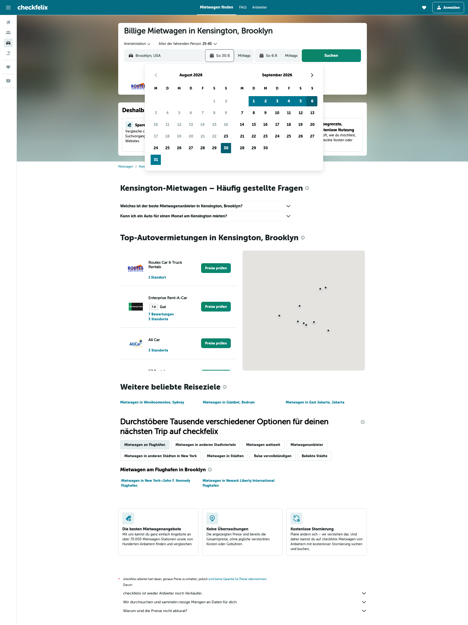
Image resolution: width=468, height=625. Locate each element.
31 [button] (156, 159)
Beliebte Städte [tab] (314, 456)
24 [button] (156, 148)
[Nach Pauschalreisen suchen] (8, 53)
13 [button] (191, 124)
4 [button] (167, 113)
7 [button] (203, 113)
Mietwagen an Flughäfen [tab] (144, 445)
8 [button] (214, 113)
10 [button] (156, 124)
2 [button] (226, 101)
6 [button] (191, 113)
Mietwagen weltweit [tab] (263, 445)
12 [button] (179, 124)
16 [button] (226, 124)
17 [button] (156, 136)
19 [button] (179, 136)
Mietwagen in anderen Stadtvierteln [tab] (206, 445)
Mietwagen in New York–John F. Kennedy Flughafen (155, 483)
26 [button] (179, 148)
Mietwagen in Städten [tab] (225, 456)
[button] (8, 7)
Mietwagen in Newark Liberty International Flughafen (238, 483)
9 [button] (226, 113)
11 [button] (167, 124)
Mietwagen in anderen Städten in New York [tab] (160, 456)
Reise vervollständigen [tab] (273, 456)
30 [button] (226, 148)
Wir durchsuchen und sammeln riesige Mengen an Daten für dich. (180, 602)
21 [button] (203, 136)
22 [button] (214, 136)
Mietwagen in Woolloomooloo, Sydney (152, 402)
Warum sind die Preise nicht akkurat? (155, 611)
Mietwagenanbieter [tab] (307, 445)
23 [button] (226, 136)
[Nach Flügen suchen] (8, 22)
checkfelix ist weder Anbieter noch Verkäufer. (163, 593)
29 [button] (214, 148)
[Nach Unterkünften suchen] (8, 33)
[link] (216, 268)
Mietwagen (125, 166)
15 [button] (214, 124)
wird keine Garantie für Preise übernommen (237, 579)
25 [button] (167, 148)
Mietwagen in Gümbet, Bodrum (228, 402)
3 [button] (156, 113)
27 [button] (191, 148)
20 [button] (191, 136)
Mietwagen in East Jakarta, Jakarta (315, 402)
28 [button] (202, 148)
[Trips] (8, 67)
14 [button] (202, 124)
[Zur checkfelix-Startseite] (33, 7)
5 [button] (179, 113)
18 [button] (167, 136)
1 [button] (214, 101)
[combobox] (137, 43)
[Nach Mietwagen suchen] (8, 43)
